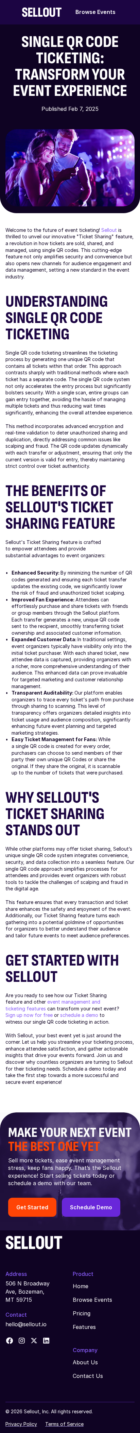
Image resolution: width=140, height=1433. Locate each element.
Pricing (81, 1313)
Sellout (109, 230)
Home (80, 1286)
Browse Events (95, 11)
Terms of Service (64, 1424)
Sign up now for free (29, 1015)
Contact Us (88, 1375)
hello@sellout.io (26, 1324)
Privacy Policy (21, 1424)
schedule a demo (79, 1015)
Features (84, 1327)
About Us (85, 1362)
